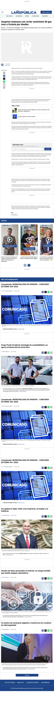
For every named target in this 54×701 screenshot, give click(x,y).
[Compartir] (4, 87)
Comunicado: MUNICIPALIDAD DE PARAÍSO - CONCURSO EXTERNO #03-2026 (25, 285)
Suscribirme (47, 149)
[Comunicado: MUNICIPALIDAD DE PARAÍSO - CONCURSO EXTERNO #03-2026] (26, 309)
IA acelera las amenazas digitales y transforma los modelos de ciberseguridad (26, 624)
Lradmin (8, 64)
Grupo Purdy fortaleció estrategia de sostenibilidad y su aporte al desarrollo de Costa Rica (24, 346)
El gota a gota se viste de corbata (26, 116)
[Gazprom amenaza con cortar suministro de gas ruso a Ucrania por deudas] (27, 47)
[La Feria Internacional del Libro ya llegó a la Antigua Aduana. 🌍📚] (29, 239)
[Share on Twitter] (4, 79)
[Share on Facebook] (4, 76)
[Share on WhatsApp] (4, 82)
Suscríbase (45, 682)
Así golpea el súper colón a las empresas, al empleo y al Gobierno (24, 510)
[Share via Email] (4, 84)
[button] (46, 12)
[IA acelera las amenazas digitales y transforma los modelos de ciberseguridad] (26, 648)
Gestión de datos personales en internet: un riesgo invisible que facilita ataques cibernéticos (25, 572)
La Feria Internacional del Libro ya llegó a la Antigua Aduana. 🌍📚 (29, 257)
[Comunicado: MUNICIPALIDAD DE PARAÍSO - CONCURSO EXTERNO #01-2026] (26, 485)
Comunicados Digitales (7, 290)
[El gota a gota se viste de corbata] (15, 116)
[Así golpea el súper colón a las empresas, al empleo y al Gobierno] (26, 534)
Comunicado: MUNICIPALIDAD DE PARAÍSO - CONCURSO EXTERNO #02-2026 (25, 400)
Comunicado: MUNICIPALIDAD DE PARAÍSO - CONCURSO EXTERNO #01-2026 (25, 461)
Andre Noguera (6, 351)
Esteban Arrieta (6, 515)
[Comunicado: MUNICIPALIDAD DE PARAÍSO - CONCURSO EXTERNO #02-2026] (26, 424)
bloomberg (14, 214)
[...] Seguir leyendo (21, 329)
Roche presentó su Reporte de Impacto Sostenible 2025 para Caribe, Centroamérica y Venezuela (9, 259)
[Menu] (2, 12)
